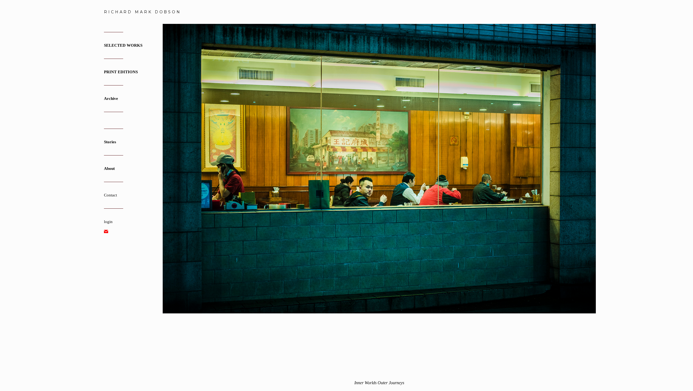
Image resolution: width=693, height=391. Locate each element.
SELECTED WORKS (123, 45)
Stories (110, 142)
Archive (111, 98)
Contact (110, 195)
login (108, 222)
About (109, 168)
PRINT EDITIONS (121, 72)
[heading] (117, 11)
